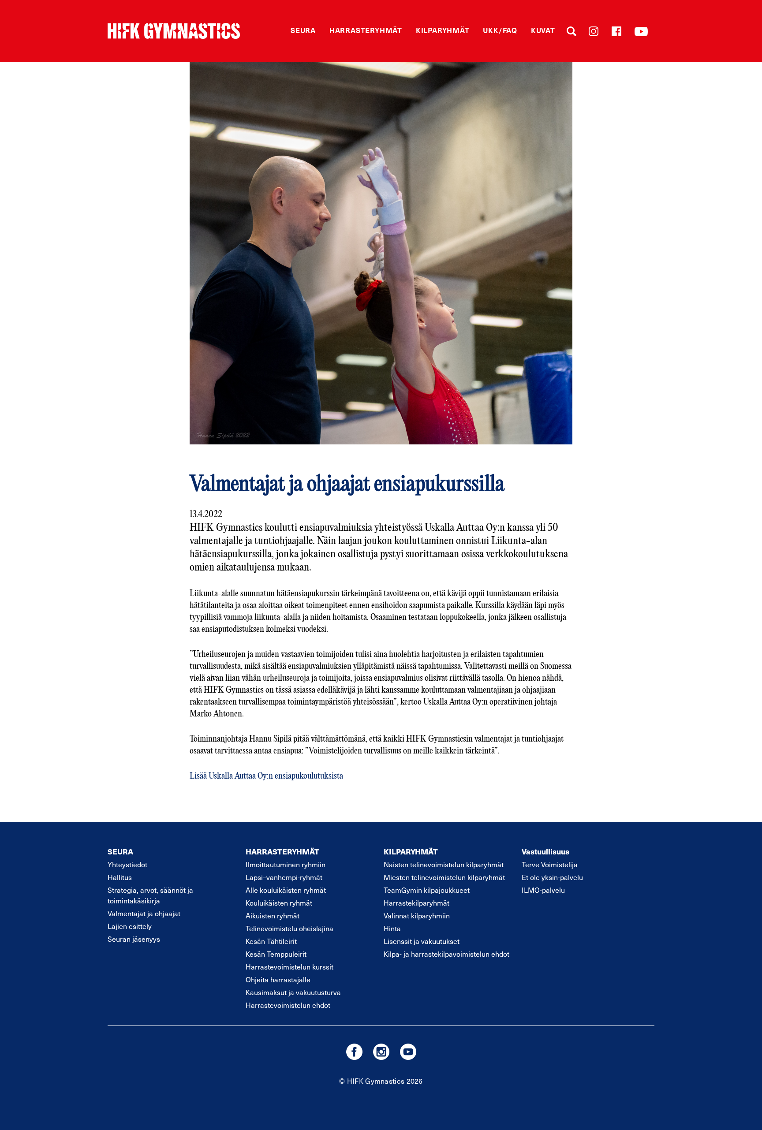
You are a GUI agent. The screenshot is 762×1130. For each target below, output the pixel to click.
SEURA (120, 851)
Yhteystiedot (127, 864)
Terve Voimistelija (550, 864)
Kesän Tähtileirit (271, 941)
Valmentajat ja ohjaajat (144, 913)
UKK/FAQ (500, 30)
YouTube (641, 31)
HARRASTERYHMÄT (282, 851)
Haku (571, 31)
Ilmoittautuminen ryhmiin (285, 864)
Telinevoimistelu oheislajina (289, 928)
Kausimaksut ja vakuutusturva (293, 992)
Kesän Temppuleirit (276, 953)
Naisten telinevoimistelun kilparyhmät (444, 864)
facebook (354, 1052)
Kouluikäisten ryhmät (279, 902)
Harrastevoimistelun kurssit (289, 966)
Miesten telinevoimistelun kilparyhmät (444, 877)
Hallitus (120, 877)
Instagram (593, 31)
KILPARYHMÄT (411, 851)
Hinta (392, 928)
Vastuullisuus (545, 851)
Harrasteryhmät (365, 30)
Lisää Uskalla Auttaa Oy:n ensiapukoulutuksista (266, 776)
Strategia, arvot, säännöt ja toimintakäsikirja (150, 895)
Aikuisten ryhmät (272, 915)
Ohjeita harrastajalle (278, 979)
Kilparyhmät (443, 30)
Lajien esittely (130, 926)
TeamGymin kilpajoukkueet (427, 889)
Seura (303, 30)
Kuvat (543, 30)
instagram (381, 1052)
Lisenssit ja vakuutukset (421, 941)
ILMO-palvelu (543, 889)
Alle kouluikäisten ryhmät (286, 889)
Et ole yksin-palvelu (552, 877)
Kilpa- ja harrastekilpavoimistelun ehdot (446, 953)
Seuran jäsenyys (134, 938)
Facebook (616, 31)
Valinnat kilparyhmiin (417, 915)
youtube (408, 1052)
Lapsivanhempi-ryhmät (284, 877)
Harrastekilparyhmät (416, 902)
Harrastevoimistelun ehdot (288, 1004)
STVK (174, 31)
